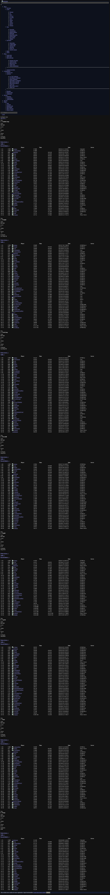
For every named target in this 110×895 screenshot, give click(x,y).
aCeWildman (17, 291)
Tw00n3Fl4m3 (18, 317)
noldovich (17, 322)
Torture (11, 22)
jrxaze (15, 173)
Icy (10, 13)
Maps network (10, 108)
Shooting (12, 47)
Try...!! (13, 206)
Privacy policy (10, 110)
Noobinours (15, 152)
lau (15, 157)
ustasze (16, 215)
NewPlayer (17, 182)
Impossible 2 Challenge (15, 80)
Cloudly (16, 301)
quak (15, 162)
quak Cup (12, 84)
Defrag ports (12, 36)
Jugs (16, 211)
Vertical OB (12, 45)
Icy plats (12, 17)
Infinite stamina (13, 32)
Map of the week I (14, 86)
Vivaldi (16, 190)
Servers (5, 100)
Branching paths (13, 35)
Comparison (9, 98)
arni (15, 213)
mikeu (15, 203)
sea (15, 155)
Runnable (12, 29)
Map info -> (3, 118)
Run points (12, 37)
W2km (15, 784)
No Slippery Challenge (15, 78)
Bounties (9, 91)
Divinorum (17, 319)
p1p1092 (16, 198)
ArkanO (16, 187)
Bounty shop (10, 92)
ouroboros (16, 191)
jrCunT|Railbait (18, 180)
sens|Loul (16, 497)
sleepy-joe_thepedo (16, 193)
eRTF (15, 422)
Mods (8, 51)
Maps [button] (5, 6)
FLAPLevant (17, 196)
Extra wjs (12, 48)
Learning (9, 104)
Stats (8, 103)
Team (11, 21)
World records (13, 62)
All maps (9, 8)
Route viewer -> (5, 142)
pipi (15, 427)
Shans (16, 183)
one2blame (17, 168)
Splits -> (3, 144)
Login (3, 114)
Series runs (9, 56)
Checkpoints (12, 31)
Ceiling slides (13, 44)
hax (15, 154)
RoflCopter (17, 188)
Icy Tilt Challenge (14, 76)
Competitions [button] (7, 71)
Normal (11, 12)
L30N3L (16, 321)
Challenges (9, 94)
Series (8, 52)
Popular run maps (14, 60)
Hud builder (9, 107)
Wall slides (12, 43)
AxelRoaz (16, 327)
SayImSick (17, 177)
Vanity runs (12, 64)
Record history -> (5, 145)
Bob (15, 208)
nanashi (16, 274)
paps (15, 185)
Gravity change (13, 49)
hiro (15, 165)
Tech (11, 18)
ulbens (15, 149)
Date (69, 147)
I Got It (48, 892)
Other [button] (5, 102)
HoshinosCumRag (19, 201)
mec (16, 200)
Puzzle (11, 20)
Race (11, 14)
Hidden (11, 39)
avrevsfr (16, 316)
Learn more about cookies (39, 892)
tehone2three (18, 150)
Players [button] (6, 95)
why (15, 167)
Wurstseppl (17, 359)
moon (16, 175)
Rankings (9, 96)
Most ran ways (13, 63)
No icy (11, 24)
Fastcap (11, 25)
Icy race (11, 16)
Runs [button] (5, 53)
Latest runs (9, 55)
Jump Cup (12, 87)
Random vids (10, 106)
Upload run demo (11, 69)
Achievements (10, 99)
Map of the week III (14, 82)
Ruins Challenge (13, 79)
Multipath (12, 33)
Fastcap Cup (9, 72)
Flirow (15, 159)
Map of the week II (14, 83)
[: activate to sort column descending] (4, 147)
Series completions (14, 66)
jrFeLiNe (16, 278)
